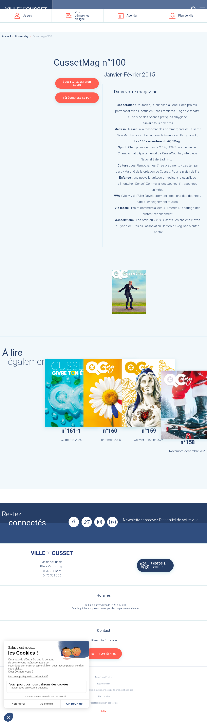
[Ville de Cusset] (52, 553)
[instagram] (99, 522)
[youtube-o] (112, 522)
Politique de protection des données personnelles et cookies (103, 690)
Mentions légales (103, 677)
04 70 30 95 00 (51, 575)
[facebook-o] (74, 522)
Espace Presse (103, 683)
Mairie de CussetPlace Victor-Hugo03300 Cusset (51, 566)
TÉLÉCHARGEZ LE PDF (77, 97)
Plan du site (104, 696)
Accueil (6, 36)
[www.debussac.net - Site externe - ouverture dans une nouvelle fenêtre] (103, 711)
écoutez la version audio (77, 83)
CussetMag (22, 36)
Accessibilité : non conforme (103, 703)
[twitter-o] (86, 522)
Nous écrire (107, 653)
